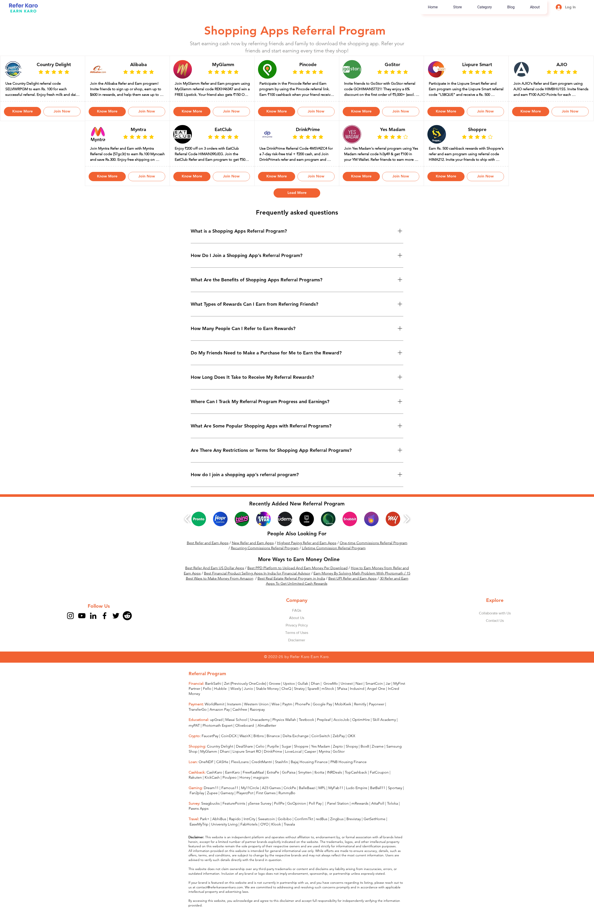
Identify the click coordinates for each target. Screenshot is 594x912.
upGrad (216, 729)
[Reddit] (127, 625)
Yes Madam (320, 756)
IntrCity (249, 828)
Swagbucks (210, 813)
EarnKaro (232, 782)
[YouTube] (81, 625)
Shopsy (352, 756)
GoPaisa (288, 782)
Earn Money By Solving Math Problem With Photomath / (360, 583)
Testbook (307, 729)
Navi (359, 693)
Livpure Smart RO (246, 761)
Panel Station (338, 813)
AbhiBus (219, 828)
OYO (264, 834)
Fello (207, 698)
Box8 (365, 756)
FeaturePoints (234, 813)
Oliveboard (245, 735)
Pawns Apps (199, 818)
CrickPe (290, 797)
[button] (484, 7)
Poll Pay (315, 813)
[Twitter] (115, 625)
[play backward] (187, 528)
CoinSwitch (320, 745)
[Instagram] (70, 625)
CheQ (286, 698)
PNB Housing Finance (348, 771)
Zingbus (337, 828)
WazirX (245, 745)
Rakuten (195, 787)
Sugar (286, 756)
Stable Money (267, 698)
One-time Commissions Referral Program (373, 552)
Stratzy (299, 698)
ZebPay (339, 745)
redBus (321, 828)
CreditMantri (262, 771)
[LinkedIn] (93, 625)
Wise (275, 714)
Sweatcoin (266, 828)
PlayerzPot (244, 802)
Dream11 (211, 797)
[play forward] (406, 528)
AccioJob (341, 729)
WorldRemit (214, 714)
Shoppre (301, 756)
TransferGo (198, 719)
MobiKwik (343, 714)
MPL (322, 797)
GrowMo (330, 693)
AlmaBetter (267, 735)
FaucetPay (210, 745)
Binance (273, 745)
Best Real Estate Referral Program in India (291, 588)
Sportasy (395, 797)
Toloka (392, 813)
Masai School (236, 729)
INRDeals (334, 782)
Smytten (305, 782)
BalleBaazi (307, 797)
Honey (244, 787)
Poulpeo (230, 787)
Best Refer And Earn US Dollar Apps (214, 577)
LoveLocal (293, 761)
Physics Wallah (284, 729)
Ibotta (319, 782)
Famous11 (229, 797)
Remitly (360, 714)
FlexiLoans (240, 771)
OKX (351, 745)
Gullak (303, 693)
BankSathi (213, 693)
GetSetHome (374, 828)
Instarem (234, 714)
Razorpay (257, 719)
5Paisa (342, 698)
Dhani (225, 761)
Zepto (338, 756)
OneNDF (206, 771)
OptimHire (361, 729)
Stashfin (281, 771)
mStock (328, 698)
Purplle (273, 756)
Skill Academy (384, 729)
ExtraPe (273, 782)
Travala (289, 834)
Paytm (287, 714)
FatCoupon (379, 782)
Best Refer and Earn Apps (208, 552)
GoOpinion (296, 813)
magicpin (261, 787)
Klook (276, 834)
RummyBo (286, 802)
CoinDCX (229, 745)
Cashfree (239, 719)
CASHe (222, 771)
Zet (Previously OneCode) (245, 693)
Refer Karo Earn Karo (309, 666)
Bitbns (258, 745)
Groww (274, 693)
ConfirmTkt (303, 828)
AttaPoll (377, 813)
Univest (347, 693)
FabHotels (249, 834)
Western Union (256, 714)
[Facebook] (104, 625)
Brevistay (353, 828)
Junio (248, 698)
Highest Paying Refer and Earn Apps (306, 552)
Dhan (315, 693)
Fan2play (197, 802)
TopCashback (356, 782)
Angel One (376, 698)
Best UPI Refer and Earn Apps (352, 588)
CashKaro (214, 782)
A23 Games (271, 797)
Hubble (221, 698)
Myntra (324, 761)
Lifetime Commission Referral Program (334, 558)
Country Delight (220, 756)
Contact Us (495, 630)
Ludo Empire (356, 797)
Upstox (289, 693)
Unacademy (260, 729)
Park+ (205, 828)
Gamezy (227, 802)
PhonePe (302, 714)
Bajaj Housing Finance (309, 771)
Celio (260, 756)
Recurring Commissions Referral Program (265, 558)
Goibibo (285, 828)
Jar (388, 693)
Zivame (378, 756)
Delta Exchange (296, 745)
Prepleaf (324, 729)
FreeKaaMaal (253, 782)
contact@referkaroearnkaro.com (219, 897)
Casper (310, 761)
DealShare (244, 756)
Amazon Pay (220, 719)
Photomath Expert (217, 735)
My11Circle (250, 797)
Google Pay (322, 714)
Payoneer (376, 714)
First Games (266, 802)
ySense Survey (259, 813)
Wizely (235, 698)
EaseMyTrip (199, 834)
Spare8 (313, 698)
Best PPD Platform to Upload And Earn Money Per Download (297, 577)
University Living (224, 834)
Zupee (212, 802)
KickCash (213, 787)
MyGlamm (208, 761)
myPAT (194, 735)
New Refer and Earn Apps (253, 552)
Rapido (235, 828)
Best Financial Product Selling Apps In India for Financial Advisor (257, 583)
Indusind (357, 698)
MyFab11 (335, 797)
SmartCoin (374, 693)
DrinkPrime (273, 761)
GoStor (339, 761)
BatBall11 (377, 797)
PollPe (279, 813)
